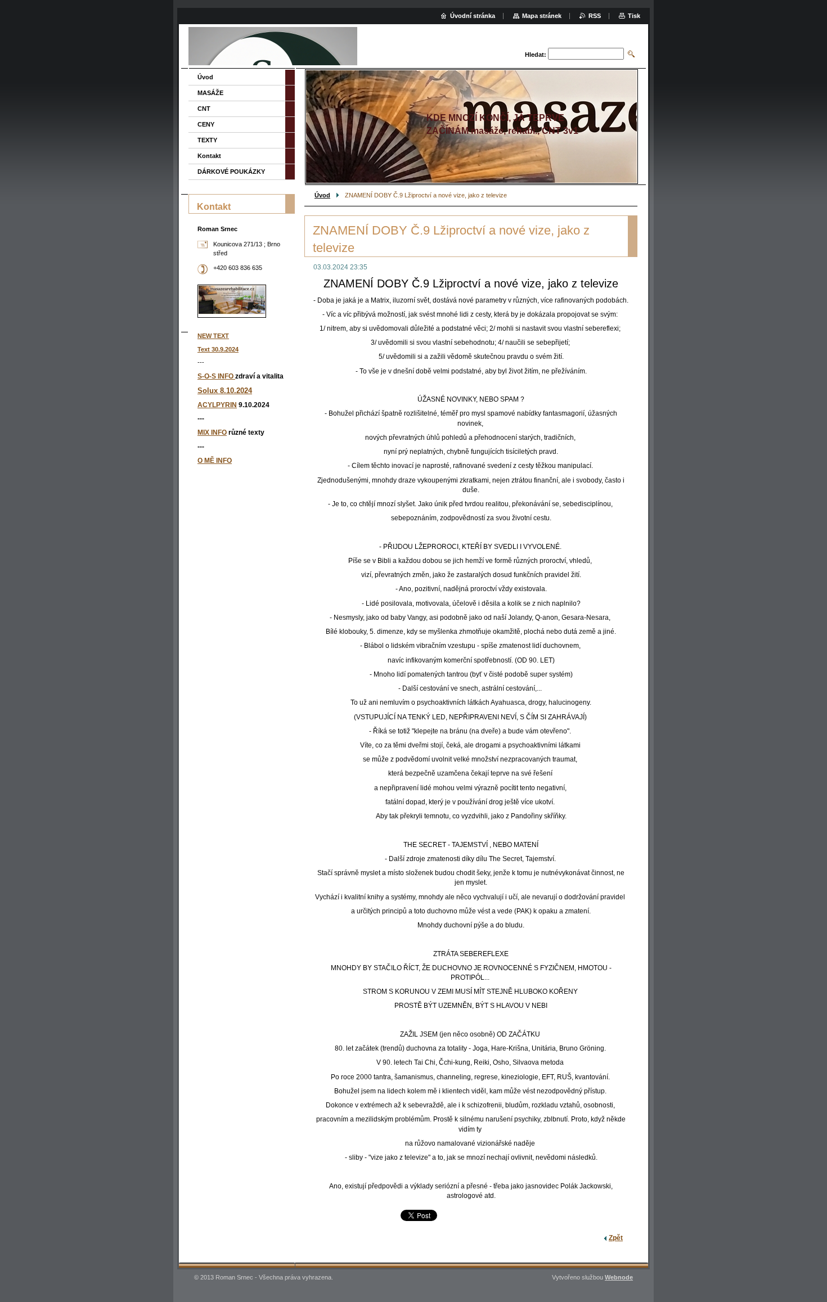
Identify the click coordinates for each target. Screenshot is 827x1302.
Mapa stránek (541, 15)
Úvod (322, 195)
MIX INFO (212, 432)
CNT (203, 108)
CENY (205, 124)
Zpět (616, 1238)
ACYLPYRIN (217, 405)
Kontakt (209, 155)
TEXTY (207, 140)
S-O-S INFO (216, 376)
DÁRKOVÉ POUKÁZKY (231, 171)
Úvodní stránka (472, 15)
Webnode (619, 1277)
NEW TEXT (213, 335)
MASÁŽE (210, 92)
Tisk (634, 15)
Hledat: (535, 54)
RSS (594, 15)
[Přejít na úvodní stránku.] (272, 47)
